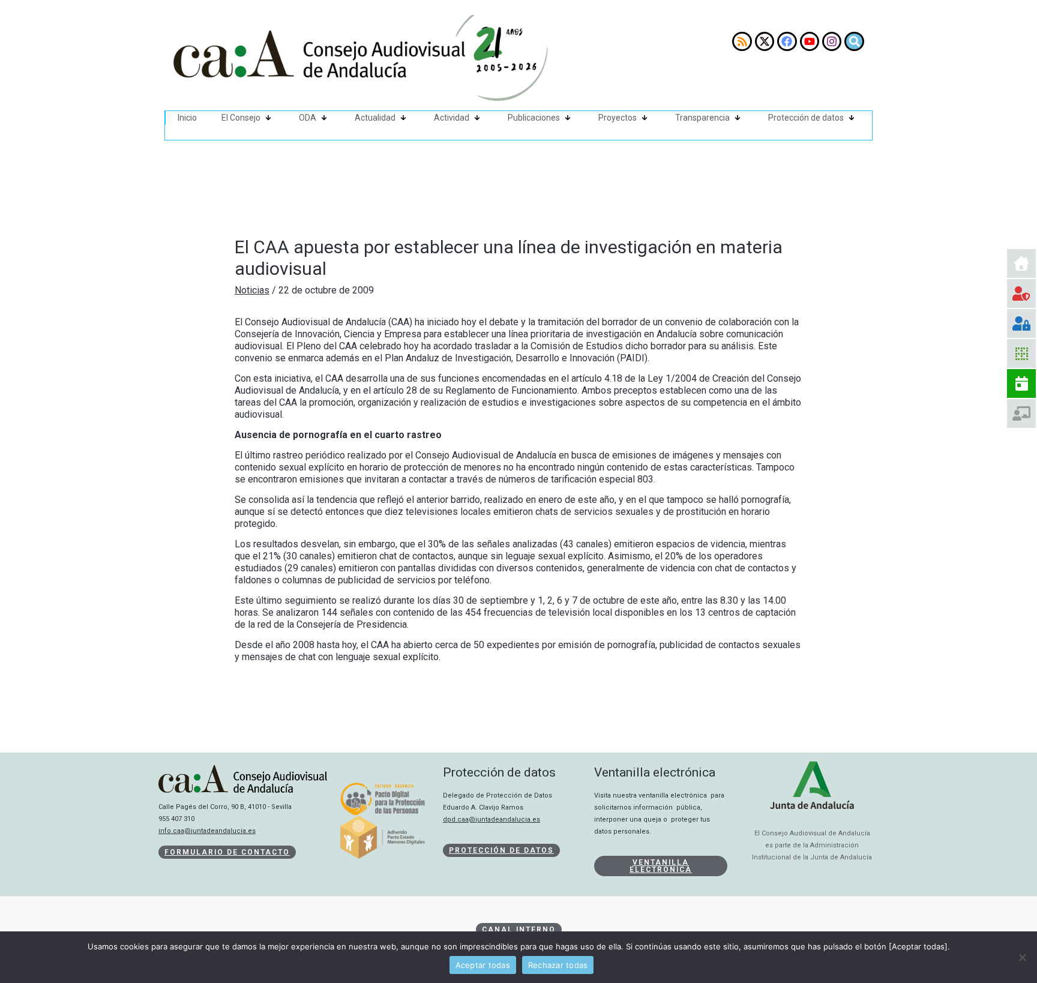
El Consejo (240, 117)
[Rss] (741, 41)
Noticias (252, 290)
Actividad (451, 117)
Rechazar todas (558, 965)
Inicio (187, 117)
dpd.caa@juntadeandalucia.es (491, 819)
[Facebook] (786, 41)
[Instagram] (831, 41)
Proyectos (617, 117)
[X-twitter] (764, 41)
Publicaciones (534, 117)
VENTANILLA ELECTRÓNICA (661, 866)
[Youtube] (809, 41)
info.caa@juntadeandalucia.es (207, 831)
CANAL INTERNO (519, 929)
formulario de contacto (227, 852)
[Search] (854, 41)
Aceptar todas (482, 965)
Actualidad (375, 117)
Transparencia (702, 117)
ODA (307, 117)
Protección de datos (806, 117)
